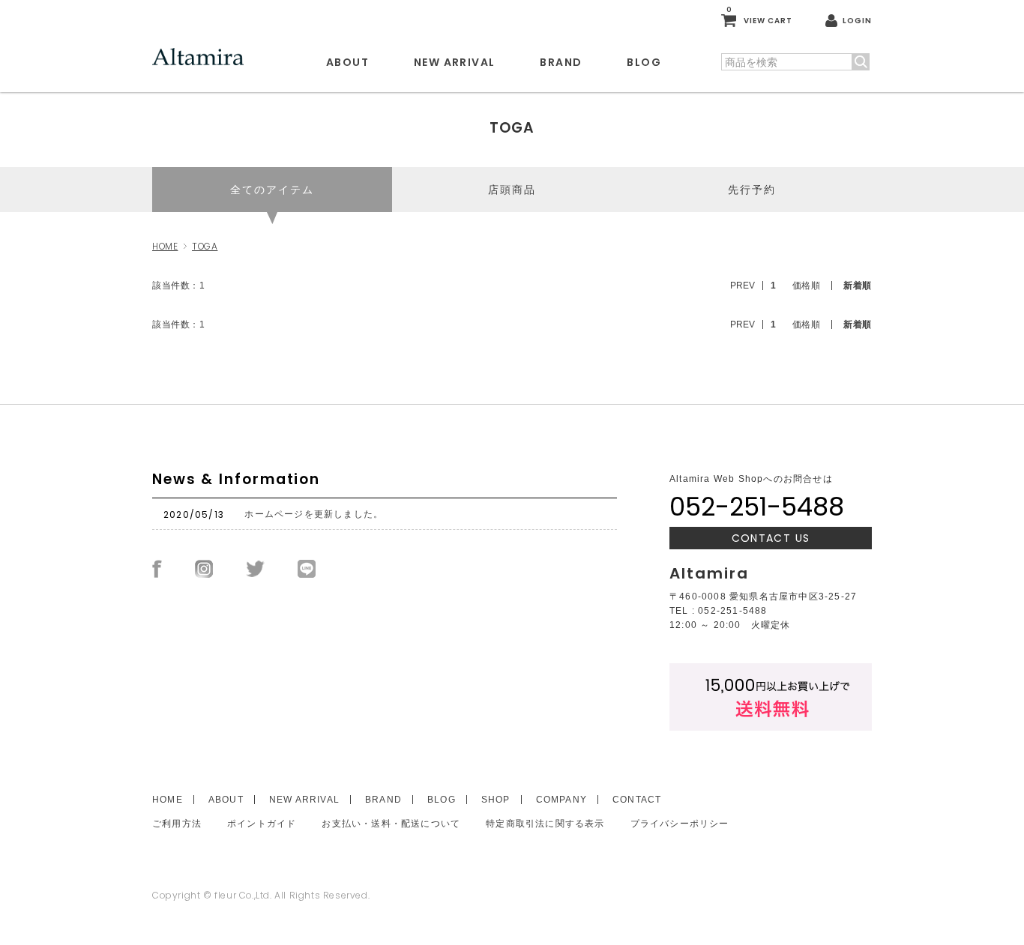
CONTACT (636, 799)
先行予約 (752, 190)
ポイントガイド (261, 823)
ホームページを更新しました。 (313, 514)
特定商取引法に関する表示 (545, 823)
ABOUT (347, 62)
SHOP (496, 799)
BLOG (644, 62)
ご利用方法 (177, 823)
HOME (165, 246)
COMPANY (561, 799)
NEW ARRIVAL (454, 62)
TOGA (204, 246)
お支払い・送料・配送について (391, 823)
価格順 (806, 285)
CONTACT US (771, 538)
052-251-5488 (756, 506)
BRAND (561, 62)
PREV (742, 285)
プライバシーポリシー (679, 823)
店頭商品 (512, 190)
